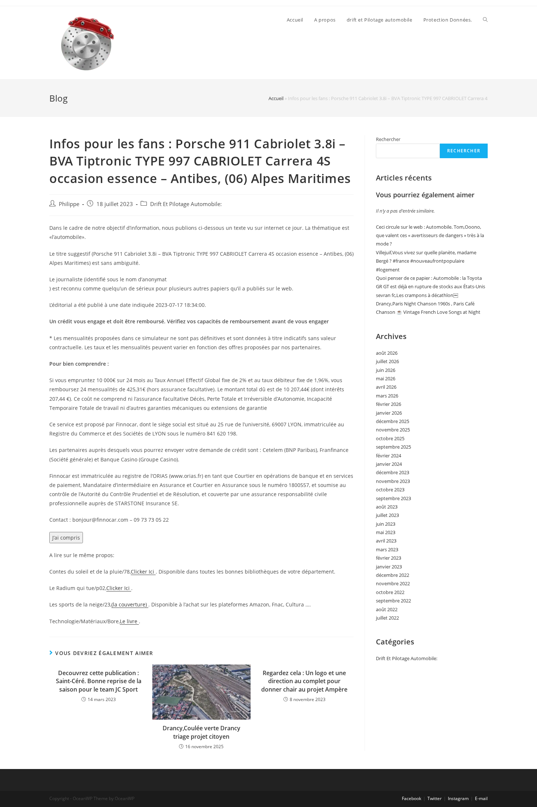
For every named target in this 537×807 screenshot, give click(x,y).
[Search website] (485, 19)
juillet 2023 (387, 515)
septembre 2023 (393, 498)
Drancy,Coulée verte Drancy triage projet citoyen (201, 732)
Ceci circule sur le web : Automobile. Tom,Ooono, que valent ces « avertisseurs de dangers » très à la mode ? (430, 235)
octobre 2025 (390, 438)
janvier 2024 (389, 464)
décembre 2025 (392, 421)
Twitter (434, 798)
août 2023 (386, 506)
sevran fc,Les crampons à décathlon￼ (417, 295)
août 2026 (386, 353)
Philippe (69, 204)
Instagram (458, 798)
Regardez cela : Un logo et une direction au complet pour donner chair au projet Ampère (304, 681)
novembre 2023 (393, 481)
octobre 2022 (390, 592)
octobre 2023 (390, 489)
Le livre (129, 621)
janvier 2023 (389, 566)
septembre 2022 (393, 600)
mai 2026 (385, 378)
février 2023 (388, 558)
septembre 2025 (393, 447)
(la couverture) (129, 604)
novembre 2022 (393, 583)
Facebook (411, 798)
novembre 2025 (393, 429)
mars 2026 (387, 395)
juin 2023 (385, 524)
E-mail (481, 798)
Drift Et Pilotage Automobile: (186, 204)
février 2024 (388, 455)
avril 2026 (386, 387)
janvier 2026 (389, 413)
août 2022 (386, 609)
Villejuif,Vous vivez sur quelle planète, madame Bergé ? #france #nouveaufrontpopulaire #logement (426, 261)
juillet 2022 (387, 617)
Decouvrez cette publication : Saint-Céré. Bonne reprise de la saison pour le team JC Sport (98, 681)
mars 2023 (387, 549)
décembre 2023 (392, 472)
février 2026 (388, 404)
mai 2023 (385, 532)
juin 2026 (385, 370)
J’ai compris (66, 537)
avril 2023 (386, 540)
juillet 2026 (387, 361)
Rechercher (388, 139)
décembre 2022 (392, 575)
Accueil (275, 98)
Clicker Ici (143, 571)
